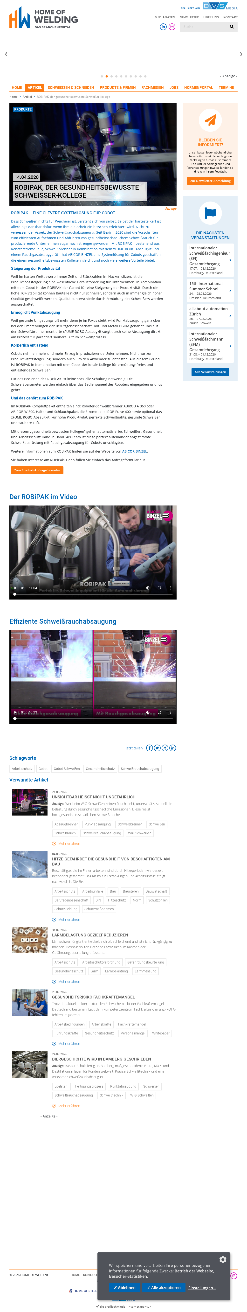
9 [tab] (140, 76)
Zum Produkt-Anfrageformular (37, 470)
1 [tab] (101, 76)
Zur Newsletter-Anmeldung (210, 181)
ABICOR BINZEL (134, 451)
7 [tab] (130, 76)
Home (17, 87)
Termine (226, 87)
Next (241, 54)
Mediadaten (165, 17)
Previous (6, 54)
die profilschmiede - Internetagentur (125, 1306)
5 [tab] (121, 76)
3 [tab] (111, 76)
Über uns (211, 17)
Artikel (35, 87)
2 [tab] (106, 76)
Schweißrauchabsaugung (140, 769)
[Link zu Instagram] (172, 26)
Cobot (43, 769)
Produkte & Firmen (118, 87)
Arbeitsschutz (22, 769)
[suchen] (232, 27)
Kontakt (230, 17)
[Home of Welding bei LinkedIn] (163, 26)
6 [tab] (126, 76)
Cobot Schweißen (67, 769)
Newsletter (189, 17)
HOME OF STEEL (85, 1291)
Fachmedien (153, 87)
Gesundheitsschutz (100, 769)
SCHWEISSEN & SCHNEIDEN (71, 87)
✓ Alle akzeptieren (164, 1287)
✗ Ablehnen (125, 1287)
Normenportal (198, 87)
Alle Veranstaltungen (210, 372)
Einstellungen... (202, 1288)
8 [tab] (135, 76)
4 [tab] (116, 76)
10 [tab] (145, 76)
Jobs (174, 87)
